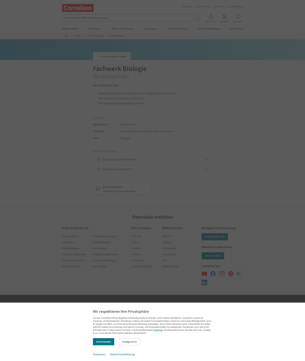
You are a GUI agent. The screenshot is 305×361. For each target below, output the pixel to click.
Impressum (99, 354)
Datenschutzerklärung (122, 354)
